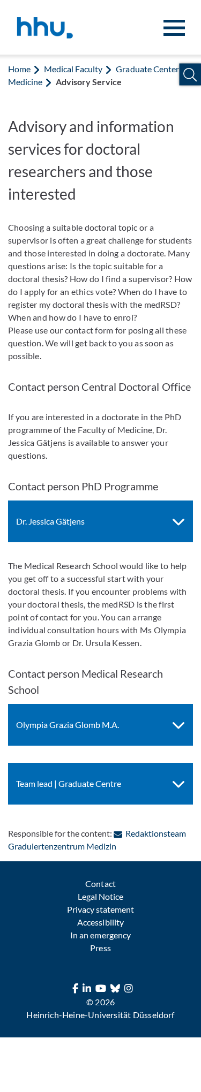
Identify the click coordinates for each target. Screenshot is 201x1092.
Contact (100, 883)
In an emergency (100, 935)
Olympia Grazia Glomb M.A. (67, 724)
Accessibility (100, 922)
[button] (190, 75)
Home (19, 69)
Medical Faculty (73, 69)
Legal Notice (100, 896)
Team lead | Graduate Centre (68, 783)
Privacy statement (100, 909)
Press (100, 948)
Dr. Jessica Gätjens (50, 521)
